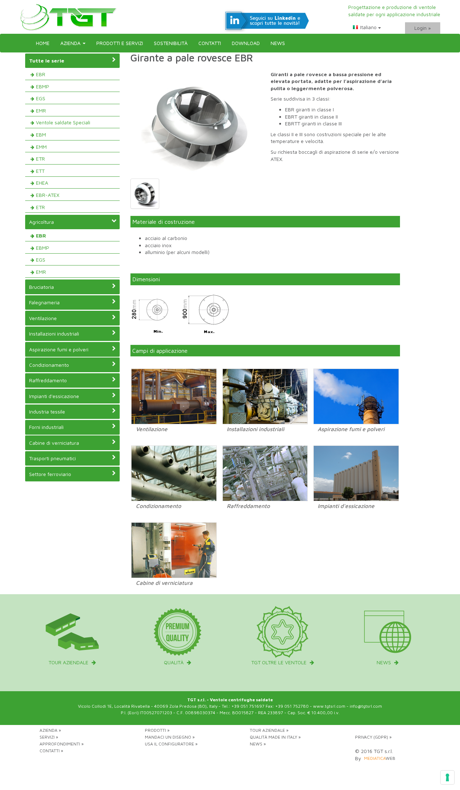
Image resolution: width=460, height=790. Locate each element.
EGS (40, 98)
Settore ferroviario (50, 474)
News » (258, 744)
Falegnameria (44, 302)
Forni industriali (46, 427)
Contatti (209, 43)
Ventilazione (43, 318)
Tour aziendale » (269, 730)
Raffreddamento (48, 380)
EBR (40, 74)
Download (246, 43)
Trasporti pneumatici (52, 458)
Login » (422, 28)
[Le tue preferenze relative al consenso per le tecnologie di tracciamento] (447, 777)
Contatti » (51, 750)
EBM (41, 134)
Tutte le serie (46, 60)
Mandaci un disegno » (170, 737)
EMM (41, 147)
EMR (41, 110)
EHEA (42, 183)
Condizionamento (49, 365)
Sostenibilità (171, 43)
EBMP (42, 86)
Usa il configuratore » (171, 744)
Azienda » (50, 730)
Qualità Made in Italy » (275, 737)
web (379, 758)
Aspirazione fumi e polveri (58, 349)
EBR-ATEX (47, 195)
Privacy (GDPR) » (373, 737)
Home (43, 43)
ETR (40, 159)
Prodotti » (157, 730)
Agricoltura (41, 222)
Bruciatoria (41, 287)
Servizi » (49, 737)
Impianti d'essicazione (54, 396)
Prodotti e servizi (119, 43)
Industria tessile (47, 411)
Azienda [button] (71, 43)
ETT (40, 171)
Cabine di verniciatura (54, 443)
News (278, 43)
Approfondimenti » (62, 744)
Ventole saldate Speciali (63, 122)
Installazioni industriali (54, 334)
